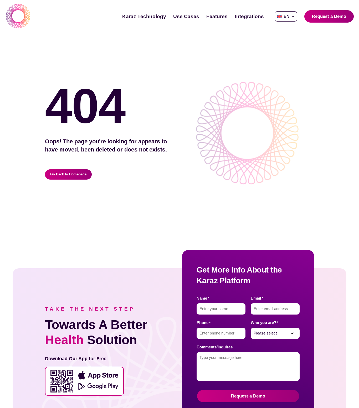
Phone (204, 323)
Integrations (249, 16)
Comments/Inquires (215, 347)
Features (217, 16)
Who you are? (264, 323)
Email (257, 298)
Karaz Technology (144, 16)
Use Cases (186, 16)
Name (203, 298)
